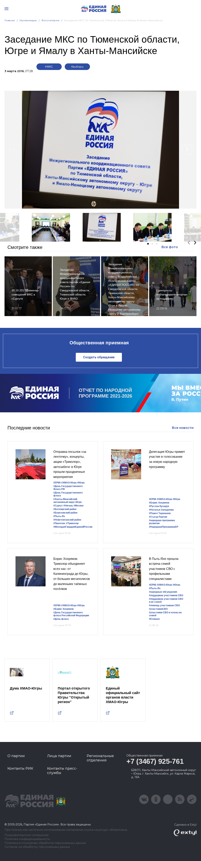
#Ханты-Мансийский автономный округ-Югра (67, 500)
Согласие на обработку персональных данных (37, 847)
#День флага (61, 619)
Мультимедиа (28, 20)
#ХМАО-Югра (69, 482)
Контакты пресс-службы (62, 770)
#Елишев (154, 619)
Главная (10, 20)
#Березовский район (65, 512)
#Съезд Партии (158, 516)
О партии (16, 756)
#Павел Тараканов (160, 513)
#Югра (81, 482)
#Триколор (72, 523)
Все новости (183, 428)
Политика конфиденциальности (27, 839)
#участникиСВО (158, 609)
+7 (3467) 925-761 (155, 761)
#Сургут (58, 505)
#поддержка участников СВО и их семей (166, 600)
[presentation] (14, 150)
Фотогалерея (50, 20)
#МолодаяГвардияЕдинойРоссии (72, 526)
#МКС (49, 66)
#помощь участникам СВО (164, 605)
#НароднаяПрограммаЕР (163, 526)
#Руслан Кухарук (159, 506)
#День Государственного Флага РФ (68, 488)
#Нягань (68, 505)
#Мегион (78, 505)
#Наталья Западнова (161, 509)
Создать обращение (99, 357)
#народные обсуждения (163, 592)
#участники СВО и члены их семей (165, 614)
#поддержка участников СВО (166, 595)
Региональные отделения (100, 758)
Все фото (169, 247)
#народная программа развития (162, 522)
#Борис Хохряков (159, 502)
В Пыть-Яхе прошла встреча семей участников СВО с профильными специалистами (163, 568)
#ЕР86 (57, 482)
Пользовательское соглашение (27, 835)
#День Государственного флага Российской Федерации (71, 614)
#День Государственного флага (68, 494)
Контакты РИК (20, 768)
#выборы (77, 66)
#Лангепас (59, 523)
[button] (148, 244)
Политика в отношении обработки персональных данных (45, 843)
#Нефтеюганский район (67, 519)
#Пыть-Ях (59, 516)
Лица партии (59, 756)
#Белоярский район (64, 509)
